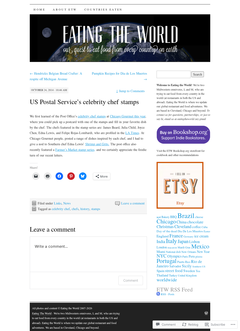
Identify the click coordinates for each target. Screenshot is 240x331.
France (176, 235)
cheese (199, 217)
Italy (171, 240)
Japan (183, 241)
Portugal (166, 261)
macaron (172, 247)
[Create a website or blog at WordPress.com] (206, 313)
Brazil (185, 215)
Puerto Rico (183, 262)
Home (39, 9)
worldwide (167, 279)
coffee (196, 226)
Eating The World (42, 313)
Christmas (165, 226)
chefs (75, 209)
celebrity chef (61, 209)
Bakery (165, 217)
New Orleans (188, 252)
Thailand (162, 275)
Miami (161, 251)
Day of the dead (167, 231)
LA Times (132, 133)
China (181, 222)
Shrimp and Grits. (97, 144)
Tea (198, 271)
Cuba (204, 227)
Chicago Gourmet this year (127, 116)
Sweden (189, 270)
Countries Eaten (103, 9)
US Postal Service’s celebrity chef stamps (84, 101)
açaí (159, 217)
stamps (95, 209)
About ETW (65, 9)
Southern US (198, 266)
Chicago (166, 221)
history (84, 209)
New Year (203, 251)
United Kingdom (187, 275)
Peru (192, 256)
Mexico (200, 246)
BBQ (173, 217)
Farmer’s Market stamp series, (75, 149)
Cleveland (182, 226)
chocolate (195, 222)
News (67, 203)
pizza (198, 256)
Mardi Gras (184, 247)
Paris (185, 256)
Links (57, 203)
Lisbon (194, 241)
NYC (162, 256)
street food (174, 270)
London (162, 247)
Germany (189, 236)
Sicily (187, 266)
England (163, 236)
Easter (207, 231)
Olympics (174, 256)
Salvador (175, 266)
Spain (160, 270)
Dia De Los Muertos (190, 231)
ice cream (201, 235)
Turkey (173, 275)
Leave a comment (133, 203)
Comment (130, 280)
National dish (173, 252)
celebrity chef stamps (92, 116)
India (161, 241)
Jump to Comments (130, 91)
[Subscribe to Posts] (158, 294)
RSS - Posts (167, 294)
